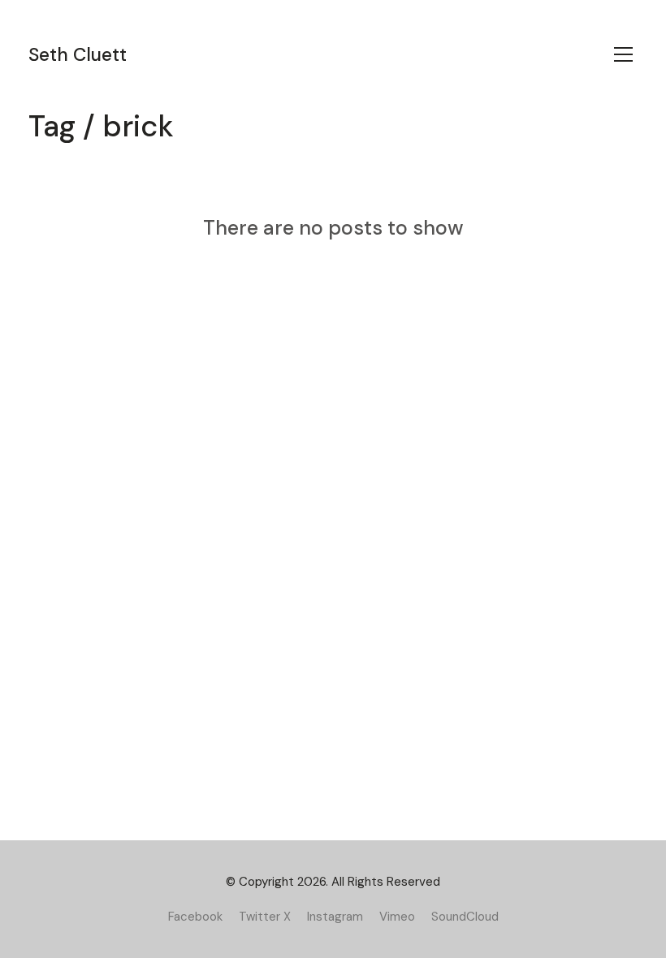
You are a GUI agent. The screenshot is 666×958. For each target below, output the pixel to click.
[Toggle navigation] (623, 54)
